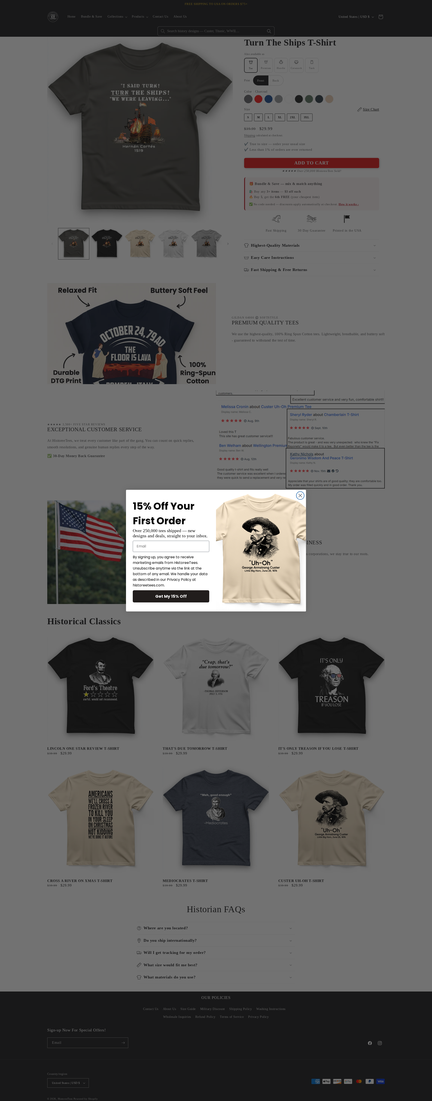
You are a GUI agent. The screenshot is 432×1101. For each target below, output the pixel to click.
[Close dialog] (300, 495)
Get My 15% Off (171, 596)
